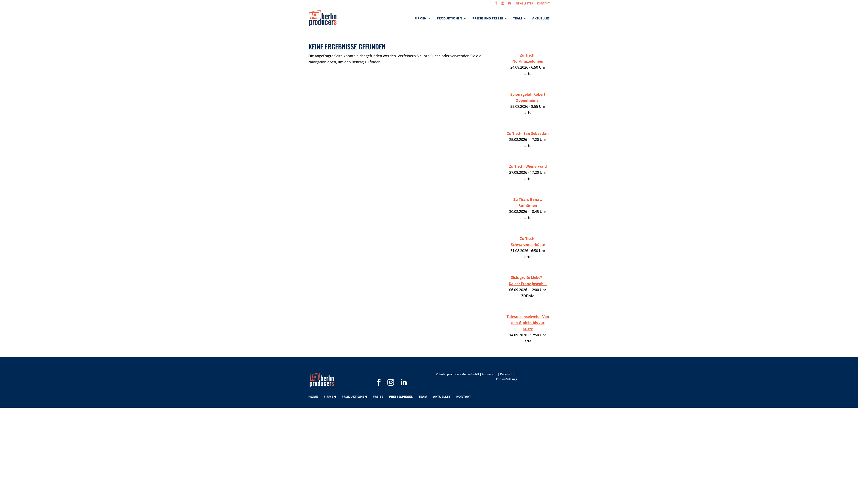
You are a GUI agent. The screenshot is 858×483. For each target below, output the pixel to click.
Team (517, 18)
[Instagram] (390, 375)
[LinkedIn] (403, 375)
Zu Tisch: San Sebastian (528, 133)
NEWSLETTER (524, 3)
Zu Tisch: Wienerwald (528, 166)
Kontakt (463, 396)
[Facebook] (378, 375)
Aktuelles (541, 18)
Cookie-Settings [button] (506, 379)
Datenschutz (508, 374)
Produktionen (449, 18)
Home (313, 396)
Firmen (420, 18)
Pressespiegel (401, 396)
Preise (378, 396)
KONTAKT (543, 3)
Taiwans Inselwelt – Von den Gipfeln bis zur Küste (528, 322)
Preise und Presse (487, 18)
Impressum (489, 374)
